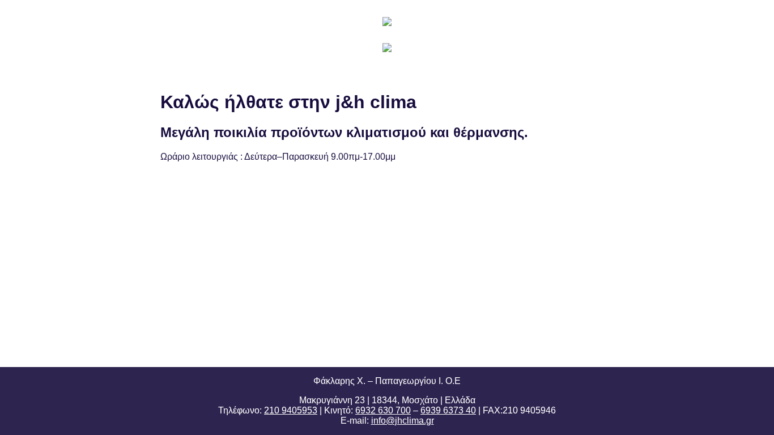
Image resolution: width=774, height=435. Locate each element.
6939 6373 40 (448, 410)
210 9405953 (290, 410)
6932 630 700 (383, 410)
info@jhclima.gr (402, 420)
